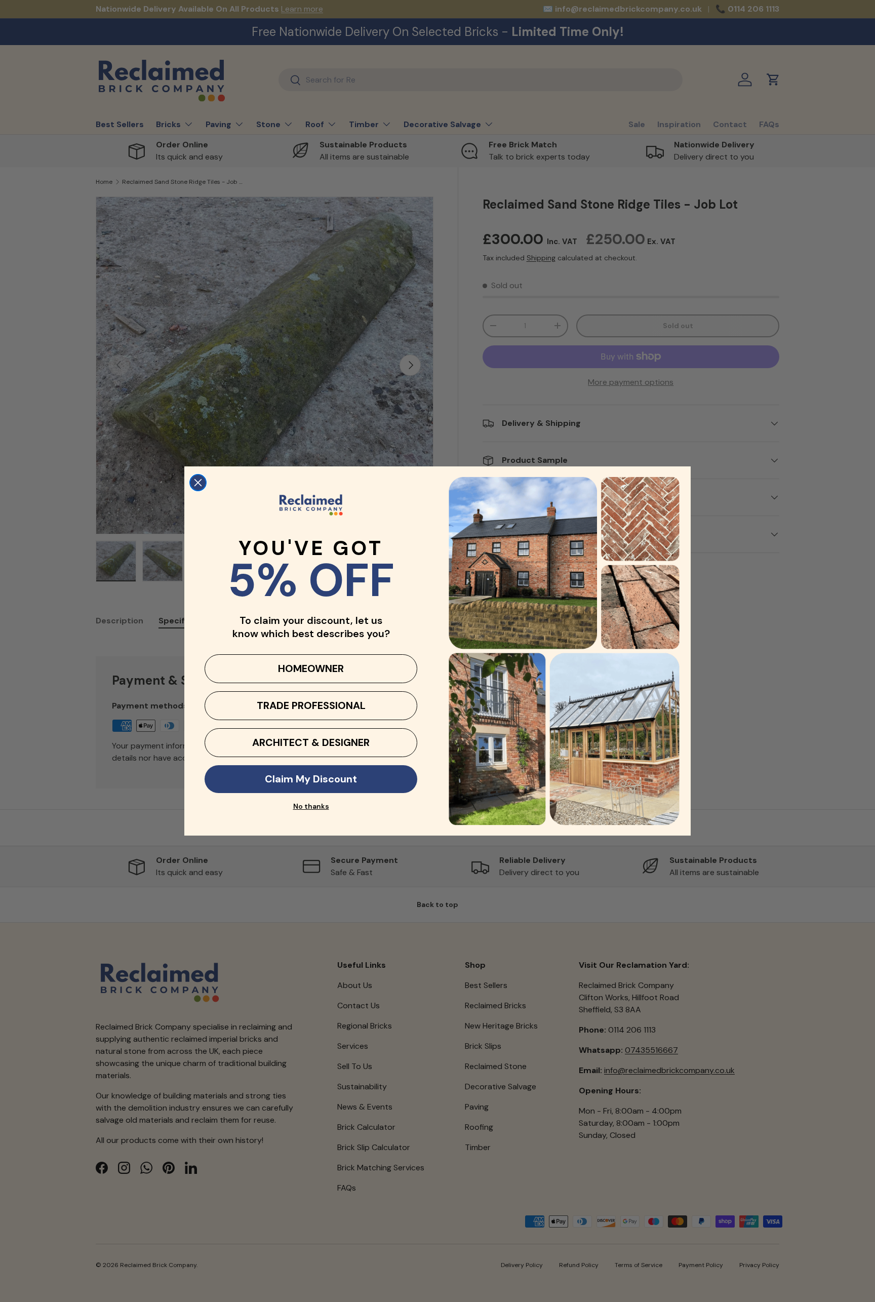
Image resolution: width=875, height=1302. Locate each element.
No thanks (311, 806)
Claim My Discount (311, 778)
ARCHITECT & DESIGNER (311, 742)
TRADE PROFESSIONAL (311, 705)
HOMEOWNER (311, 668)
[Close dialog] (198, 483)
